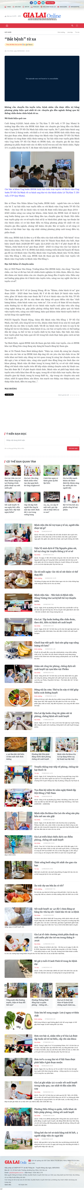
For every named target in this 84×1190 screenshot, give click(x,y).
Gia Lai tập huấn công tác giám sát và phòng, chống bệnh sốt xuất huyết (53, 715)
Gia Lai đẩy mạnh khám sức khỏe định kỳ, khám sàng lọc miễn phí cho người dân (71, 483)
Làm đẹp (70, 32)
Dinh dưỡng (61, 32)
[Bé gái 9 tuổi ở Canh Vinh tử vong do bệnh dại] (18, 969)
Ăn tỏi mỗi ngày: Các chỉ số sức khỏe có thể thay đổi (56, 573)
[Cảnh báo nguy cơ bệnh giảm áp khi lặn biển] (52, 470)
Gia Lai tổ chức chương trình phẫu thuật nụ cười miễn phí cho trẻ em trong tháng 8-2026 (56, 937)
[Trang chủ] (7, 25)
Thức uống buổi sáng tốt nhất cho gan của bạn (55, 864)
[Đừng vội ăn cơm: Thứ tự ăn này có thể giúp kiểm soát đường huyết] (18, 697)
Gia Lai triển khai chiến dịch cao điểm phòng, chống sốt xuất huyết (53, 838)
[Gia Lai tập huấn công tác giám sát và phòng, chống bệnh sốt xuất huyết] (18, 721)
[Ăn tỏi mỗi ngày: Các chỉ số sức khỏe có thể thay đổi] (18, 579)
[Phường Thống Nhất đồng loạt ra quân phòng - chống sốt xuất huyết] (41, 990)
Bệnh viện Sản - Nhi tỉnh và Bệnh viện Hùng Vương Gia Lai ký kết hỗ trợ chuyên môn (55, 598)
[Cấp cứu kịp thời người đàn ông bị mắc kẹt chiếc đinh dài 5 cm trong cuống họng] (32, 497)
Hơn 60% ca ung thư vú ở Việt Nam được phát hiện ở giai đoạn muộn (54, 1061)
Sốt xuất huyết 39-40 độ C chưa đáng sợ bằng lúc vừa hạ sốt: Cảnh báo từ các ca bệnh (56, 910)
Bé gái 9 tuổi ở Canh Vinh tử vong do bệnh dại (55, 962)
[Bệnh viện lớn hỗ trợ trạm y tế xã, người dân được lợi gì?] (18, 533)
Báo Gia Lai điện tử (42, 16)
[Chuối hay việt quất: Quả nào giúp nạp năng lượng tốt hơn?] (18, 650)
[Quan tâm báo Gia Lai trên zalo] (35, 2)
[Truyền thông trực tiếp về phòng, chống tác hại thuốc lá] (18, 774)
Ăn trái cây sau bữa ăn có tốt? (49, 885)
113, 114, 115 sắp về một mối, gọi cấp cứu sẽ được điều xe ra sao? (51, 508)
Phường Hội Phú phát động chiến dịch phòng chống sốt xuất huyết (41, 756)
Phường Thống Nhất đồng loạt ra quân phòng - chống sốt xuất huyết (40, 1002)
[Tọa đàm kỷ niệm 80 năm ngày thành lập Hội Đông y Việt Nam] (18, 798)
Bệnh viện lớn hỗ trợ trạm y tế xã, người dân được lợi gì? (56, 526)
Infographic (75, 7)
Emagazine (63, 7)
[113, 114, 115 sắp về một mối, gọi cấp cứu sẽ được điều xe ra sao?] (52, 497)
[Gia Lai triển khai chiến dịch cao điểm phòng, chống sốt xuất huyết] (18, 844)
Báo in (27, 7)
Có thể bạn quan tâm (21, 461)
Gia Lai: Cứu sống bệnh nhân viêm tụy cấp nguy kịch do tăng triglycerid (32, 481)
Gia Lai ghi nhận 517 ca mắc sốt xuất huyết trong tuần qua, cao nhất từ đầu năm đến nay (55, 1085)
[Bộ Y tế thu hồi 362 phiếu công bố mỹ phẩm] (71, 497)
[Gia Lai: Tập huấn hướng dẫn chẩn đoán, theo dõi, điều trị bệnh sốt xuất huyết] (18, 627)
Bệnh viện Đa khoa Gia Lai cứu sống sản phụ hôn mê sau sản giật (56, 815)
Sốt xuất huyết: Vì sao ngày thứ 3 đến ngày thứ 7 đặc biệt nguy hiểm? (12, 508)
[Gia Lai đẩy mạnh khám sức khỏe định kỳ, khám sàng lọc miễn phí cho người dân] (71, 470)
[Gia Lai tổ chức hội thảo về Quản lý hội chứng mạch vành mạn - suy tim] (67, 990)
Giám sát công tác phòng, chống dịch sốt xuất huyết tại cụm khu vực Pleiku (55, 667)
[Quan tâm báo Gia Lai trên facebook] (31, 2)
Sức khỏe (8, 32)
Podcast (36, 7)
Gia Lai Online (15, 1162)
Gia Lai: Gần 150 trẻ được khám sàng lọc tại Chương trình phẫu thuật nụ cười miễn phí (13, 483)
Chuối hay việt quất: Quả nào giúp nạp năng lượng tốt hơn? (56, 644)
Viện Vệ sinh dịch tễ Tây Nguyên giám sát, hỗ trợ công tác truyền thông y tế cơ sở (55, 550)
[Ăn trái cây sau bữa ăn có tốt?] (18, 893)
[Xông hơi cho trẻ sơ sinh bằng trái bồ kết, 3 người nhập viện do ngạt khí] (18, 1140)
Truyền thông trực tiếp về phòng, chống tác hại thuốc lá (56, 768)
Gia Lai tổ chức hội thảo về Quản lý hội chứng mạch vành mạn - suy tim (66, 1002)
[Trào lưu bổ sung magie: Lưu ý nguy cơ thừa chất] (18, 1020)
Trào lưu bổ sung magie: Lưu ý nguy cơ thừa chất (56, 1014)
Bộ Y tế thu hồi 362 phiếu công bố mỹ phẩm (71, 507)
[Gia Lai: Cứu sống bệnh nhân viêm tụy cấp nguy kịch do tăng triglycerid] (32, 470)
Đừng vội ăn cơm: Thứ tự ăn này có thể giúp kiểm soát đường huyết (56, 691)
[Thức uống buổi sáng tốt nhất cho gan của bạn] (18, 870)
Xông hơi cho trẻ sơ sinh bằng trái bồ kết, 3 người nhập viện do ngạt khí (56, 1134)
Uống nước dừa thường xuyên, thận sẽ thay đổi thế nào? (15, 1002)
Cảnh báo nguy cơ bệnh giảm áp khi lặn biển (51, 480)
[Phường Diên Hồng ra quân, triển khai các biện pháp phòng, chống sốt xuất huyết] (18, 1117)
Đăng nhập (50, 2)
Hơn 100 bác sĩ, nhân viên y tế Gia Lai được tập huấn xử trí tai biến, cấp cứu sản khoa (56, 1037)
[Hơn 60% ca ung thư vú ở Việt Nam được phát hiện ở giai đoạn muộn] (18, 1067)
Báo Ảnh (18, 7)
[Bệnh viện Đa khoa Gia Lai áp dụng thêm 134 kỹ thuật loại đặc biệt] (67, 744)
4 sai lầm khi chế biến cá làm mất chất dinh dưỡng (15, 756)
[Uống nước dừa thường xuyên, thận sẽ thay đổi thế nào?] (16, 990)
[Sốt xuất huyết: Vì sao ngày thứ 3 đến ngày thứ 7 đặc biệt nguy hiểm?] (13, 497)
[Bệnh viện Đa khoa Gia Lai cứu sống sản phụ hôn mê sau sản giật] (18, 821)
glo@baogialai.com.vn (16, 1172)
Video (9, 7)
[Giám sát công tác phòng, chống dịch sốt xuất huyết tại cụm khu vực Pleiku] (18, 674)
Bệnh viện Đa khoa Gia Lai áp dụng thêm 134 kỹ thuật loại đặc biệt (66, 756)
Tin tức (77, 32)
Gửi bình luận (73, 448)
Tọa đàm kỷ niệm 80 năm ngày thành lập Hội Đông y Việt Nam (55, 791)
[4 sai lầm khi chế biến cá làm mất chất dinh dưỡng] (16, 744)
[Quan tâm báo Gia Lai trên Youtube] (39, 2)
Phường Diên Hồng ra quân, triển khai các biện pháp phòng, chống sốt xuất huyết (55, 1110)
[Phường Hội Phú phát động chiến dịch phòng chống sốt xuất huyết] (41, 744)
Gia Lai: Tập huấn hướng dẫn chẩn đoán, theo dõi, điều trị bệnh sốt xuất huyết (55, 621)
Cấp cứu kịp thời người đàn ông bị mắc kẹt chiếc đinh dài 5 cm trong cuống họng (32, 510)
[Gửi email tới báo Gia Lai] (43, 2)
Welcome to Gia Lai (49, 7)
